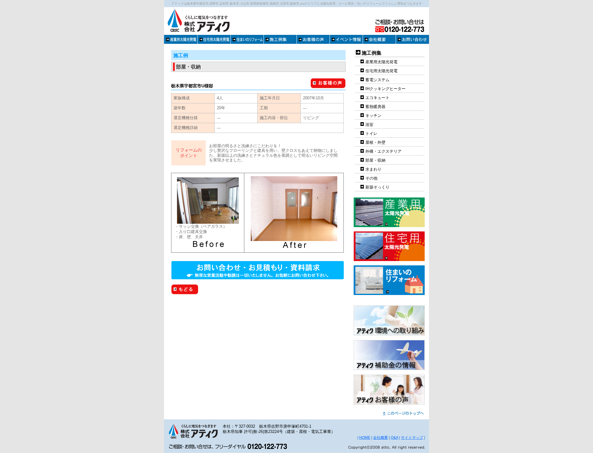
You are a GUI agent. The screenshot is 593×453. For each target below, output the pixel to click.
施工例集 (371, 53)
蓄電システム (377, 79)
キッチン (373, 115)
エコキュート (377, 97)
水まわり (373, 169)
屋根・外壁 (375, 142)
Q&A (394, 437)
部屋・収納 (375, 160)
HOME (364, 437)
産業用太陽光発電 (381, 62)
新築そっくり (377, 187)
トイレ (371, 133)
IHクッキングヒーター (385, 88)
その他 (371, 178)
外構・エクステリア (383, 151)
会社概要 (380, 437)
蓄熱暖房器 (375, 106)
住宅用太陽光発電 (381, 71)
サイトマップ (412, 437)
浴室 (369, 124)
